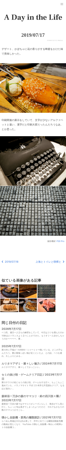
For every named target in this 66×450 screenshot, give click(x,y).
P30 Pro (60, 241)
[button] (62, 4)
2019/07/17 (33, 35)
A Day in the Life (33, 17)
